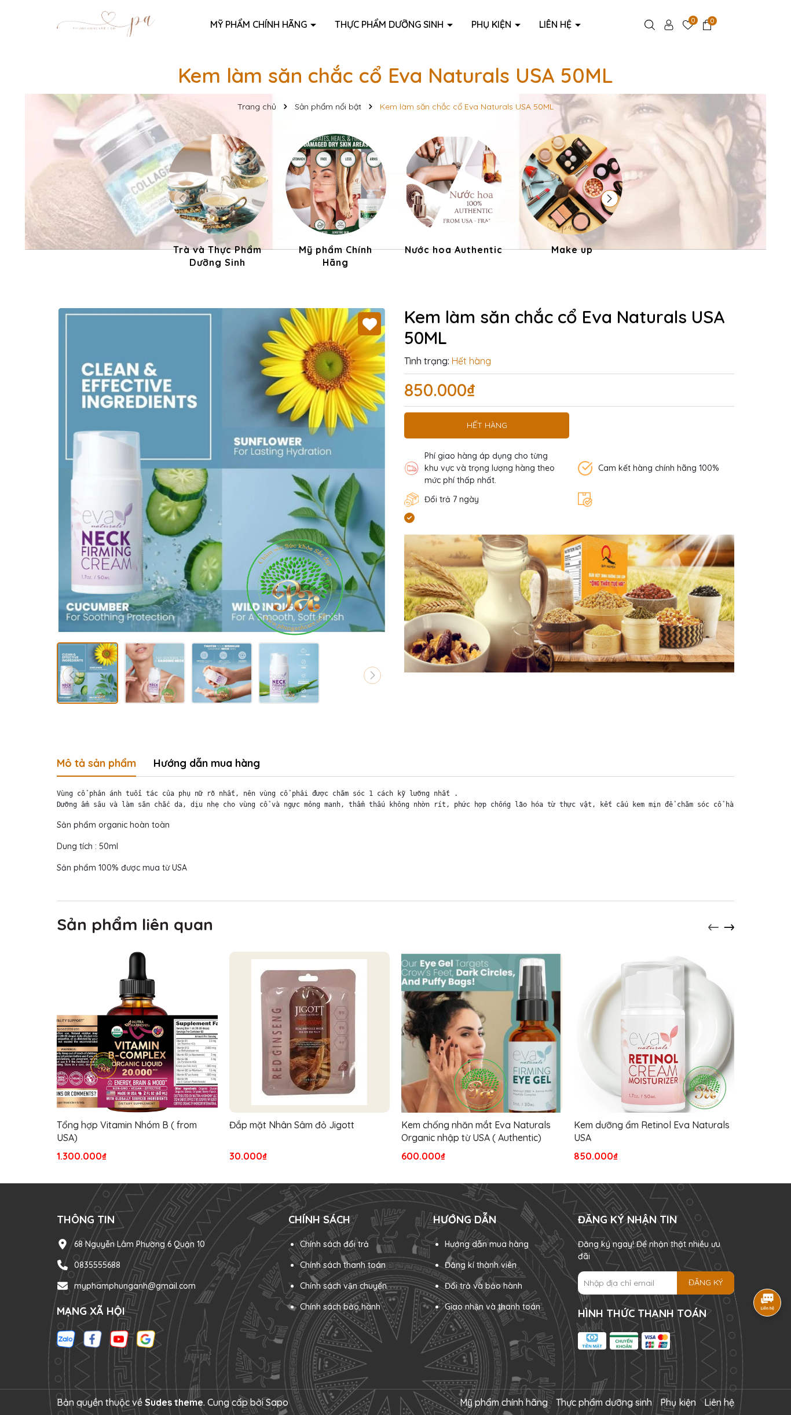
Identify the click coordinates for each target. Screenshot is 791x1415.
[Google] (146, 1338)
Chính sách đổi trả (334, 1244)
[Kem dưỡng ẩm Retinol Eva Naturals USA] (654, 1032)
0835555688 (97, 1265)
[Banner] (569, 603)
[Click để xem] (222, 471)
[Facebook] (92, 1338)
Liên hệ (556, 24)
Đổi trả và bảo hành (483, 1286)
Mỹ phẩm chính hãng (259, 24)
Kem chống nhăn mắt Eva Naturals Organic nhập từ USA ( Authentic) (476, 1131)
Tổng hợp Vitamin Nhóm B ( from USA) (127, 1131)
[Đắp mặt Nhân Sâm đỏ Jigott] (309, 1032)
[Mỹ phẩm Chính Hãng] (335, 203)
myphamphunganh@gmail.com (135, 1286)
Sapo (277, 1402)
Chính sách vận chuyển (343, 1286)
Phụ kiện (492, 24)
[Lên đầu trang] (767, 1345)
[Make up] (572, 196)
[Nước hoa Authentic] (454, 196)
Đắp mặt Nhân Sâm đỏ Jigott (291, 1125)
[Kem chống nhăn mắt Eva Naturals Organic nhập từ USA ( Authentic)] (481, 1032)
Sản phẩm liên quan (135, 924)
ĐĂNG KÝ (706, 1282)
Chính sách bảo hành (340, 1306)
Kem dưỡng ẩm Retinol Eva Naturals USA (652, 1131)
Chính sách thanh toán (343, 1265)
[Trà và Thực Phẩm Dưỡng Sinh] (217, 203)
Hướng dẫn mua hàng (487, 1244)
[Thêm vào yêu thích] (369, 323)
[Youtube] (119, 1338)
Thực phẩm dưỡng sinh (390, 24)
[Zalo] (66, 1338)
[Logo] (106, 24)
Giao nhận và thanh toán (492, 1306)
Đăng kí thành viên (481, 1265)
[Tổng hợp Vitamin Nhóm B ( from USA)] (137, 1032)
